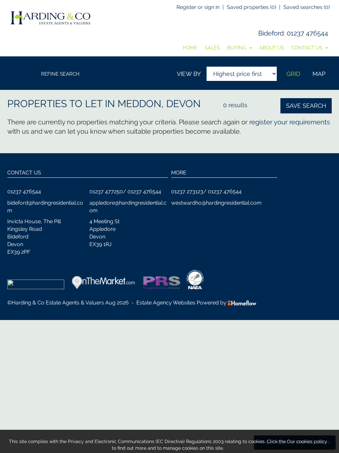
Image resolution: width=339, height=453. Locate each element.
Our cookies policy (307, 441)
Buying (237, 48)
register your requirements (289, 122)
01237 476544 (307, 33)
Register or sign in (197, 7)
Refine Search (60, 74)
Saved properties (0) (251, 7)
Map (319, 73)
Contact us (307, 48)
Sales (212, 48)
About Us (271, 48)
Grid (293, 73)
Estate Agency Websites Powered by (181, 302)
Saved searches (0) (306, 7)
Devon (183, 103)
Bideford (271, 33)
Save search (306, 105)
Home (190, 48)
